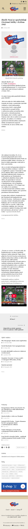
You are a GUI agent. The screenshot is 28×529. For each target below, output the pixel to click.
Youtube (16, 525)
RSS (23, 525)
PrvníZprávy (12, 83)
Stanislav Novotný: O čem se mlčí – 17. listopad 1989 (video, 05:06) (12, 359)
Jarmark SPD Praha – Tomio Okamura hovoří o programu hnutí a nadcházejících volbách (13, 422)
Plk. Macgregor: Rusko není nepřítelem (14, 340)
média (13, 469)
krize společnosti (6, 478)
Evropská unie (5, 471)
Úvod (7, 510)
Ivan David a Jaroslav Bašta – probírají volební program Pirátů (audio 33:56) (13, 437)
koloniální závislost (20, 469)
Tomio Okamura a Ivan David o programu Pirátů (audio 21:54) (11, 430)
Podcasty (7, 525)
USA (7, 473)
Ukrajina (11, 473)
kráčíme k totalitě (6, 469)
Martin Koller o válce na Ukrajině (12, 416)
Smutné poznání (6, 365)
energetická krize (15, 478)
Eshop (19, 510)
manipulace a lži (13, 471)
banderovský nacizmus (7, 465)
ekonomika (12, 467)
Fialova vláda (5, 467)
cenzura (20, 471)
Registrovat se (23, 3)
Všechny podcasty (21, 447)
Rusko (15, 465)
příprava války (21, 465)
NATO (3, 473)
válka (16, 473)
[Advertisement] (14, 141)
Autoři (13, 510)
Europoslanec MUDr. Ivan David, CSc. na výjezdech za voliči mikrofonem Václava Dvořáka (13, 409)
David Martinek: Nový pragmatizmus (13, 346)
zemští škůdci (19, 475)
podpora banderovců (21, 467)
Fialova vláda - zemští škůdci (8, 475)
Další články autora (14, 56)
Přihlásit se (15, 3)
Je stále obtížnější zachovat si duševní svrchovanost (13, 352)
